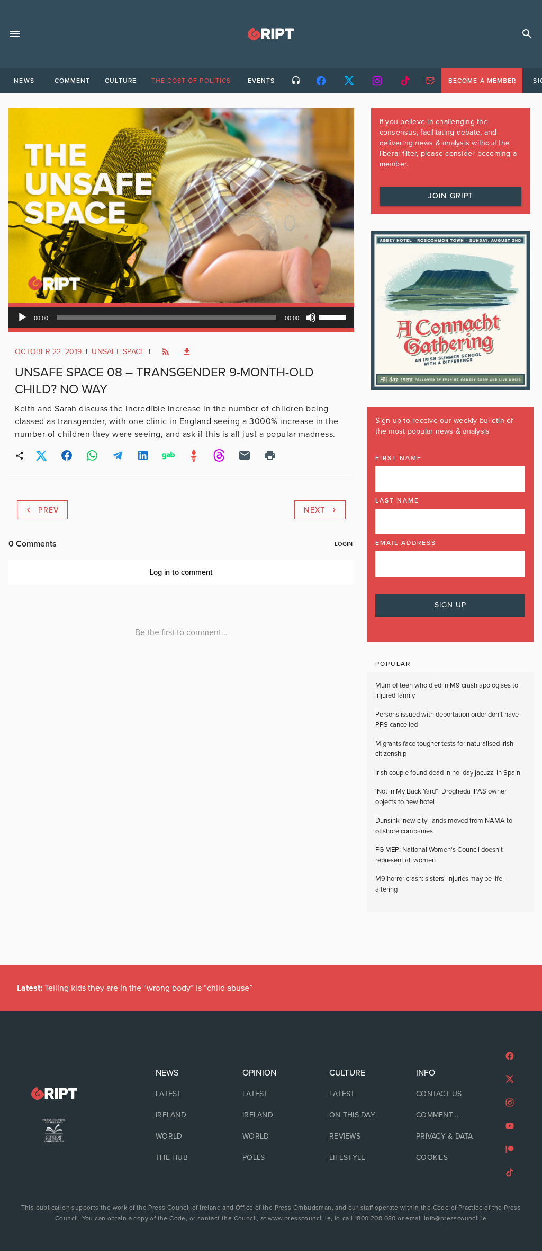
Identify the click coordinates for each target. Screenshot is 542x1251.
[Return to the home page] (54, 1093)
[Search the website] (527, 34)
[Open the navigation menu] (15, 34)
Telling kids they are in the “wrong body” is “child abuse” (134, 988)
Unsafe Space (118, 351)
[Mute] (310, 317)
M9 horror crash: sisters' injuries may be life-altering (439, 884)
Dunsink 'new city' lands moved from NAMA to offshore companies (443, 825)
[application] (181, 317)
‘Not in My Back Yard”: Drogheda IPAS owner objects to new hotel (441, 796)
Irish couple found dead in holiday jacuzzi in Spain (447, 773)
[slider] (334, 316)
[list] (184, 1115)
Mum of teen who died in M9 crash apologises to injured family (446, 690)
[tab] (24, 80)
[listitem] (184, 1094)
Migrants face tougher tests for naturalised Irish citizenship (444, 749)
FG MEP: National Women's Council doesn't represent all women (439, 855)
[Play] (22, 317)
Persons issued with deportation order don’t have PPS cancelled (447, 719)
